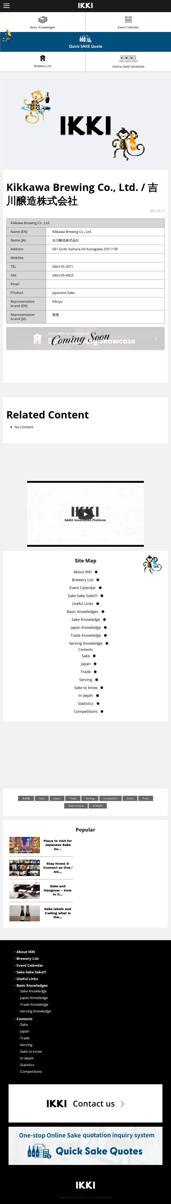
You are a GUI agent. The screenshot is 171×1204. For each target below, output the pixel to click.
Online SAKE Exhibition (128, 67)
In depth (85, 695)
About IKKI (83, 571)
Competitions (86, 711)
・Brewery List (26, 958)
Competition (110, 798)
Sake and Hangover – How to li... (58, 890)
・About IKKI (24, 952)
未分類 (26, 798)
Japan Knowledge (86, 627)
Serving (85, 679)
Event (130, 798)
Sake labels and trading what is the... (57, 913)
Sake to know (85, 687)
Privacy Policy (160, 1200)
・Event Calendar (28, 965)
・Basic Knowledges (30, 985)
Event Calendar (128, 27)
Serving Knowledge (85, 643)
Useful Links (82, 603)
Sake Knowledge (86, 619)
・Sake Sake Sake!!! (29, 972)
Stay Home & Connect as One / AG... (57, 867)
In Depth (98, 805)
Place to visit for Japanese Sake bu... (58, 845)
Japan (86, 663)
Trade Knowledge (85, 635)
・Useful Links (25, 978)
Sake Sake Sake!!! (82, 595)
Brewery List (42, 66)
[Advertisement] (85, 755)
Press (145, 798)
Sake (86, 655)
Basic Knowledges (42, 27)
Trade (86, 671)
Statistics (86, 703)
